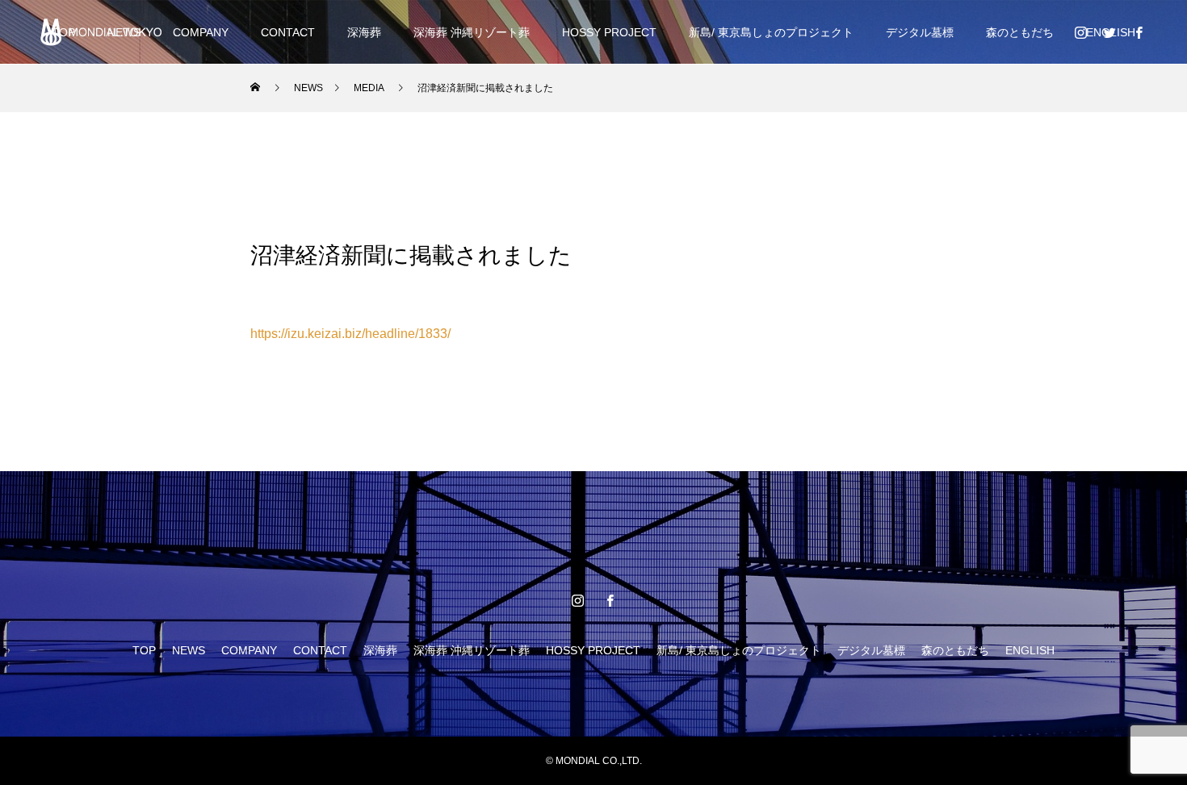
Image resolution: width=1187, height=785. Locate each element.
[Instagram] (1080, 32)
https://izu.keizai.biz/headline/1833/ (350, 333)
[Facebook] (1138, 32)
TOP (144, 650)
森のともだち (1020, 32)
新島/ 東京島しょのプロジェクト (771, 32)
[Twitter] (1109, 32)
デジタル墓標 (920, 32)
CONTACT (288, 32)
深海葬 (364, 32)
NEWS (188, 650)
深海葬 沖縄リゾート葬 (471, 32)
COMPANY (201, 32)
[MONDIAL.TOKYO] (100, 32)
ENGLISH (1030, 650)
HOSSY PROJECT (609, 32)
